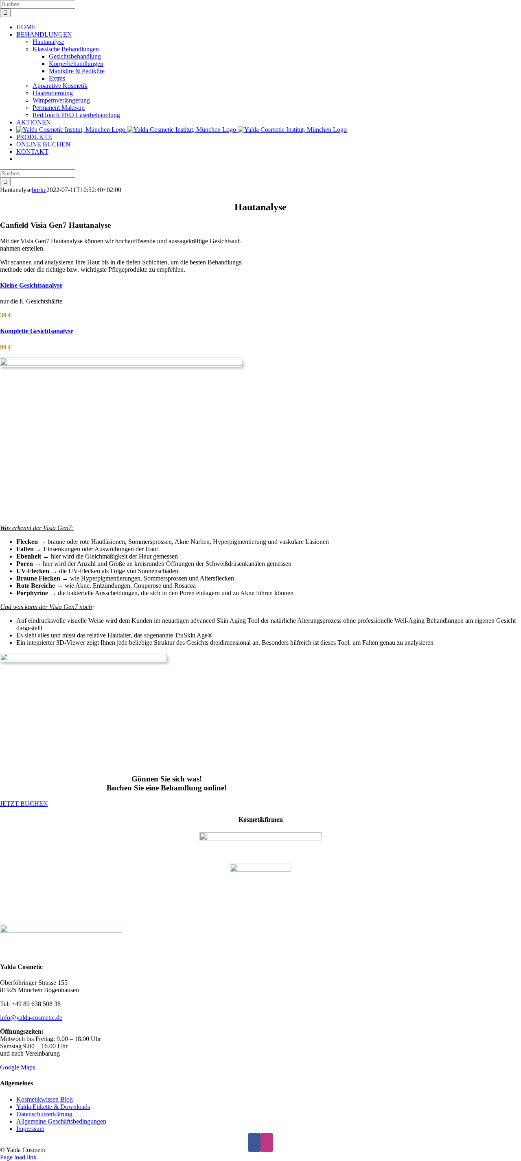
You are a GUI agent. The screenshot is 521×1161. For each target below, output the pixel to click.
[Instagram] (266, 1142)
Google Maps (17, 1067)
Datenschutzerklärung (44, 1114)
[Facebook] (254, 1142)
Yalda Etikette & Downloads (53, 1106)
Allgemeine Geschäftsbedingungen (61, 1121)
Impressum (30, 1128)
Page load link (18, 1157)
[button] (31, 285)
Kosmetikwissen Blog (44, 1099)
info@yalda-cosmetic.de (31, 1017)
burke (39, 189)
